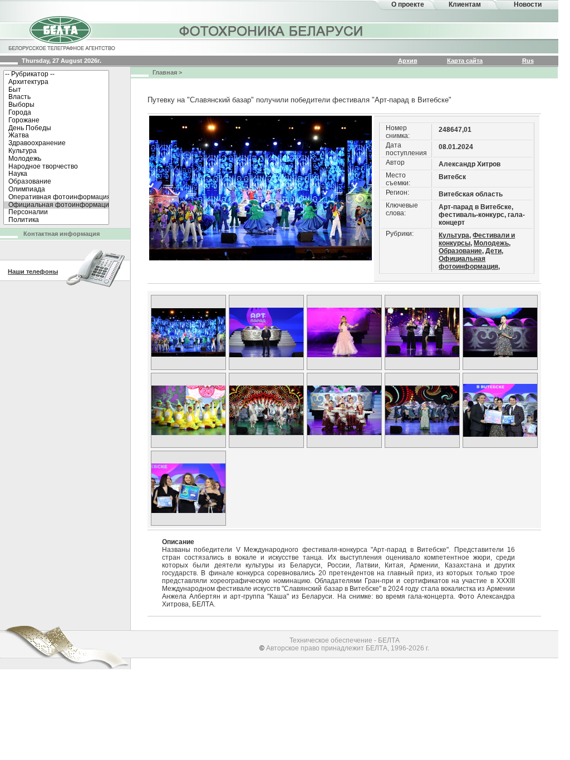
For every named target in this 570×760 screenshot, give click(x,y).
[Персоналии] (56, 212)
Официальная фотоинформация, (469, 262)
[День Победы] (56, 128)
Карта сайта (465, 60)
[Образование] (56, 182)
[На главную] (61, 32)
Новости (528, 4)
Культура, (455, 235)
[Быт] (56, 90)
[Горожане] (56, 121)
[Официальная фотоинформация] (56, 205)
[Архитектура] (56, 82)
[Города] (56, 113)
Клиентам (465, 4)
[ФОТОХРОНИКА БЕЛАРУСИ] (271, 30)
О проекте (407, 4)
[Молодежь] (56, 159)
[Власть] (56, 97)
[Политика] (56, 220)
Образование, (461, 251)
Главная (165, 72)
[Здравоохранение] (56, 143)
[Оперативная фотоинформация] (56, 197)
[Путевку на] (188, 332)
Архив (407, 60)
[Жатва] (56, 136)
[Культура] (56, 151)
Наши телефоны (33, 271)
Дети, (494, 251)
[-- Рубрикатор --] (56, 74)
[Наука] (56, 174)
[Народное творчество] (56, 167)
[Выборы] (56, 105)
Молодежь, (492, 243)
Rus (528, 60)
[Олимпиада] (56, 190)
